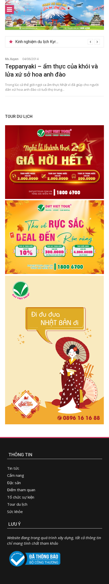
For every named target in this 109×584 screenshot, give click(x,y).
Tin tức (13, 468)
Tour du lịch (17, 504)
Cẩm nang (15, 475)
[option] (57, 42)
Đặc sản (14, 482)
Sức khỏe (15, 511)
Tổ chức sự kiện (20, 497)
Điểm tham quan (21, 489)
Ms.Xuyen (12, 59)
